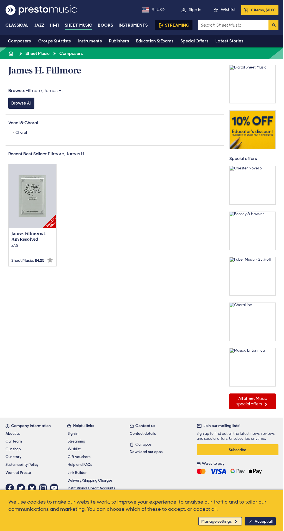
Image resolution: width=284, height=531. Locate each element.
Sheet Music (78, 25)
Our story (13, 456)
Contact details (143, 433)
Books (105, 25)
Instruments (90, 41)
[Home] (11, 53)
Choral (21, 132)
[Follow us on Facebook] (11, 488)
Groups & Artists (54, 41)
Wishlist (228, 9)
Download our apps (146, 451)
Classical (17, 25)
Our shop (13, 449)
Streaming (177, 25)
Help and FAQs (80, 464)
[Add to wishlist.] (50, 259)
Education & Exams (154, 41)
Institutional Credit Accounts (91, 488)
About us (13, 433)
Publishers (119, 41)
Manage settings (216, 521)
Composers (19, 41)
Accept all (264, 521)
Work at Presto (18, 472)
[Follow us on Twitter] (22, 488)
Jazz (39, 25)
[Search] (273, 25)
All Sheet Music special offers (251, 401)
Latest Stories (229, 41)
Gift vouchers (79, 456)
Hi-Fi (55, 25)
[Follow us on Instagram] (44, 488)
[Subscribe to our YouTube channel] (55, 488)
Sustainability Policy (22, 464)
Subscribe (237, 449)
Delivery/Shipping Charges (90, 480)
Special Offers (194, 41)
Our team (14, 441)
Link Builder (77, 472)
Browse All (21, 103)
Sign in (195, 9)
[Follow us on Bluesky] (33, 488)
